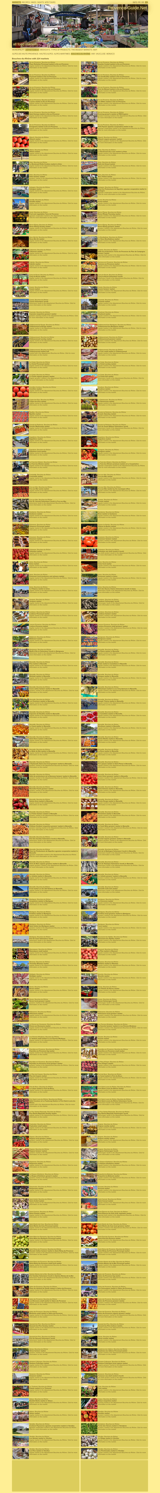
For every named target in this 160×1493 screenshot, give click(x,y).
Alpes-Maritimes (62, 54)
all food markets (25, 44)
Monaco (110, 54)
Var (93, 54)
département (32, 50)
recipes (26, 2)
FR (139, 2)
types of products (60, 50)
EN (146, 2)
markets (16, 2)
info (135, 2)
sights (40, 2)
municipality (18, 50)
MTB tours (50, 2)
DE (143, 2)
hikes (33, 2)
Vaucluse (100, 54)
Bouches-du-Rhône (80, 54)
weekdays (45, 50)
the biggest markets (81, 50)
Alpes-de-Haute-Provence (25, 54)
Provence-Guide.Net (127, 7)
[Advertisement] (46, 1476)
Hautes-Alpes (46, 54)
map (95, 50)
